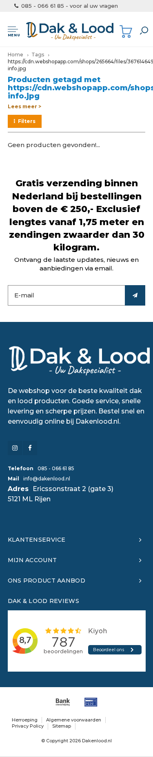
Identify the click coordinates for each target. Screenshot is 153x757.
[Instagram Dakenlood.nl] (15, 448)
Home (15, 54)
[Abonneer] (135, 295)
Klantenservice (37, 539)
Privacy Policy (28, 726)
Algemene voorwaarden (73, 720)
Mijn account (32, 560)
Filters (26, 121)
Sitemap (61, 726)
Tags (37, 54)
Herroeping (25, 720)
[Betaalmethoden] (63, 702)
